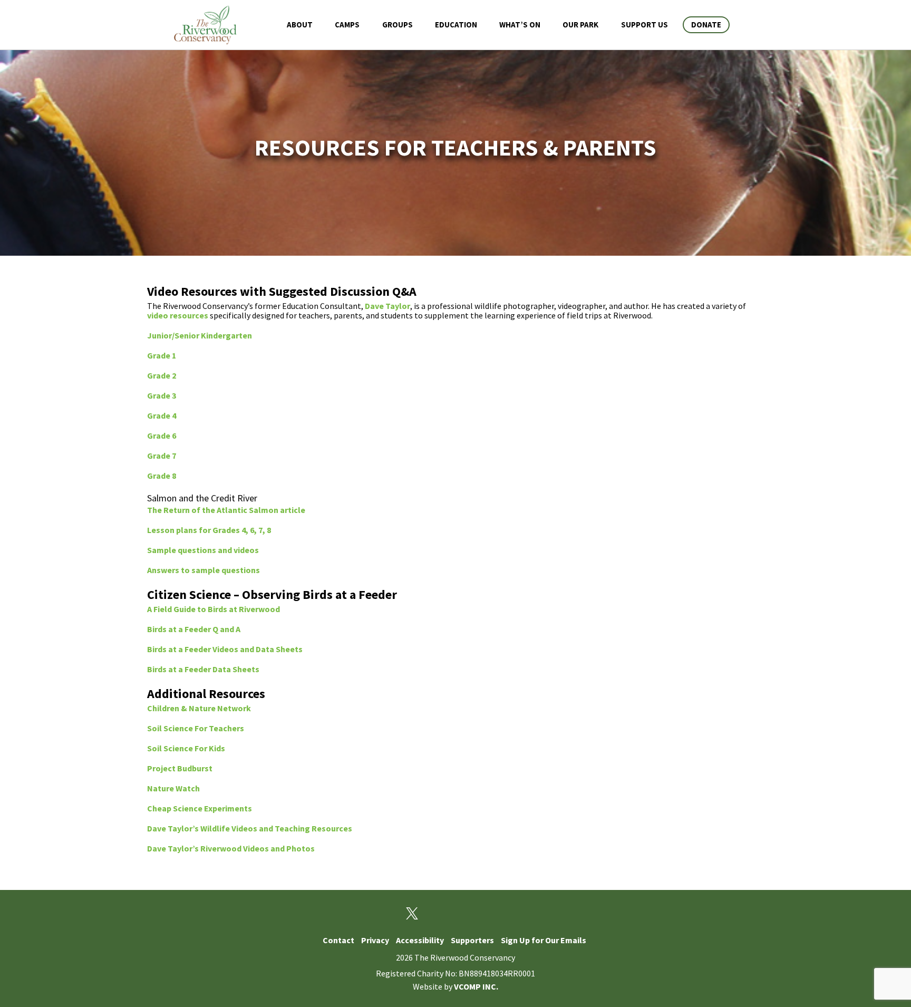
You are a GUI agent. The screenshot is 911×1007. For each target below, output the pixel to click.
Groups (397, 25)
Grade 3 (161, 395)
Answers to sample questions (203, 570)
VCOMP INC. (476, 986)
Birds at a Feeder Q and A (193, 629)
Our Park (580, 25)
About (300, 25)
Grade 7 (161, 455)
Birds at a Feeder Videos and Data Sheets (225, 649)
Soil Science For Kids (186, 748)
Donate (706, 25)
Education (456, 25)
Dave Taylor (387, 306)
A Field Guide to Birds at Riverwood (213, 609)
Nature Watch (173, 788)
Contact (338, 940)
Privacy (375, 940)
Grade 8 (161, 475)
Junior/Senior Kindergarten (199, 335)
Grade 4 (161, 415)
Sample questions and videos (203, 550)
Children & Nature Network (199, 708)
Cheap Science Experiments (199, 808)
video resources (177, 315)
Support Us (644, 25)
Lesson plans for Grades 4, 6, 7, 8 (209, 530)
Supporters (472, 940)
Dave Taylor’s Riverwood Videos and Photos (231, 848)
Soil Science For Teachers (195, 728)
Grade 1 (161, 355)
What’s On (519, 25)
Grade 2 (161, 375)
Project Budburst (179, 768)
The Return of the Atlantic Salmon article (226, 510)
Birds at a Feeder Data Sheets (203, 669)
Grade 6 (161, 435)
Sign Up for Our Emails (543, 940)
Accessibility (420, 940)
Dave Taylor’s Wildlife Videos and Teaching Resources (249, 828)
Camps (347, 25)
